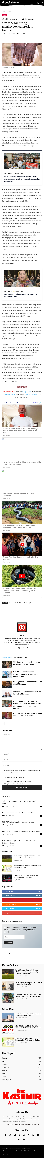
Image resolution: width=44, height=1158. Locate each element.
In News (21, 1124)
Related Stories (7, 657)
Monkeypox (33, 603)
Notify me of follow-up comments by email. (18, 781)
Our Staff (15, 1124)
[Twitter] (10, 1134)
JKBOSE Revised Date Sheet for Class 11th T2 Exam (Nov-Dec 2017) (28, 1027)
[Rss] (23, 1139)
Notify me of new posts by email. (14, 784)
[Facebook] (15, 648)
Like (39, 891)
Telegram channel (9, 394)
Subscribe (38, 913)
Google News (26, 392)
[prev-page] (3, 723)
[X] (24, 648)
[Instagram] (20, 648)
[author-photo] (22, 632)
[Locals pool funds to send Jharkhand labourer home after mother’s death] (8, 998)
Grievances (28, 1124)
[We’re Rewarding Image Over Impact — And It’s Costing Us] (8, 986)
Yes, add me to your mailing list (14, 777)
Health (9, 12)
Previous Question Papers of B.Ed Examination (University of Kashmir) (28, 1039)
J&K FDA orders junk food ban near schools (18, 822)
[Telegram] (37, 1134)
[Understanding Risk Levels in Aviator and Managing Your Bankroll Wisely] (7, 878)
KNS (3, 806)
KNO (5, 33)
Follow (38, 895)
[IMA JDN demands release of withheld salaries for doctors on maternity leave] (7, 674)
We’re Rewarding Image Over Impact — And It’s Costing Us (28, 983)
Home (4, 12)
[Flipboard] (14, 1134)
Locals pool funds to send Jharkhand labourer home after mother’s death (28, 995)
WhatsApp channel (32, 394)
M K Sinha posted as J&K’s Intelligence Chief (18, 813)
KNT (3, 825)
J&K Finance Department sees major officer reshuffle (21, 831)
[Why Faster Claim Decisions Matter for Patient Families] (7, 693)
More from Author (20, 657)
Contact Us (35, 1124)
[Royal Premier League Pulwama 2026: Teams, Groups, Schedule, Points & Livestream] (7, 858)
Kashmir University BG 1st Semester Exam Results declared (28, 1015)
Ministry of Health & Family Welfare (18, 603)
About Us (8, 1124)
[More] (37, 38)
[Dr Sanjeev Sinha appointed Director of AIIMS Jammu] (7, 684)
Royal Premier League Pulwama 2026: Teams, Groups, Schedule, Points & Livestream (26, 972)
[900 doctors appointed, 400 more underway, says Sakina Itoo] (7, 664)
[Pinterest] (28, 1134)
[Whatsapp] (33, 1134)
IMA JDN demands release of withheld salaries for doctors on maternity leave (25, 674)
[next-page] (6, 723)
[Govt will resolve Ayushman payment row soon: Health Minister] (7, 715)
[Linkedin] (19, 1134)
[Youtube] (28, 648)
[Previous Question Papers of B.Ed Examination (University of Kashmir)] (7, 868)
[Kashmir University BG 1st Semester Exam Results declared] (8, 1017)
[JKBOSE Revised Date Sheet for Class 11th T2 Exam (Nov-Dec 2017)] (8, 1030)
